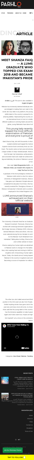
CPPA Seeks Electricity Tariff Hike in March (24, 378)
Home (24, 13)
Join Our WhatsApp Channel (12, 450)
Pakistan (23, 356)
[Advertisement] (17, 280)
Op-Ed (3, 13)
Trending (10, 13)
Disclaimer (30, 428)
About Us (18, 13)
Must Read (16, 356)
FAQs (31, 422)
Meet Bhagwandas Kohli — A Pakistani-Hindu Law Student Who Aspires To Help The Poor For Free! (18, 167)
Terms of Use (29, 431)
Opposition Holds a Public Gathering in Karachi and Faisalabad (22, 395)
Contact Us (29, 425)
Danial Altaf (17, 94)
